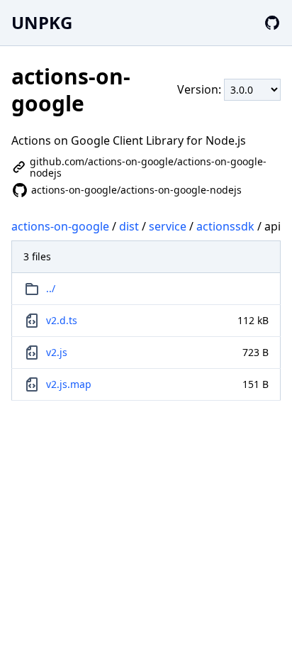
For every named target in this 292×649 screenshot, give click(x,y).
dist (129, 226)
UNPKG (41, 22)
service (167, 226)
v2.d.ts (61, 320)
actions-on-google (60, 226)
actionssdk (225, 226)
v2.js (56, 352)
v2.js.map (68, 384)
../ (50, 288)
